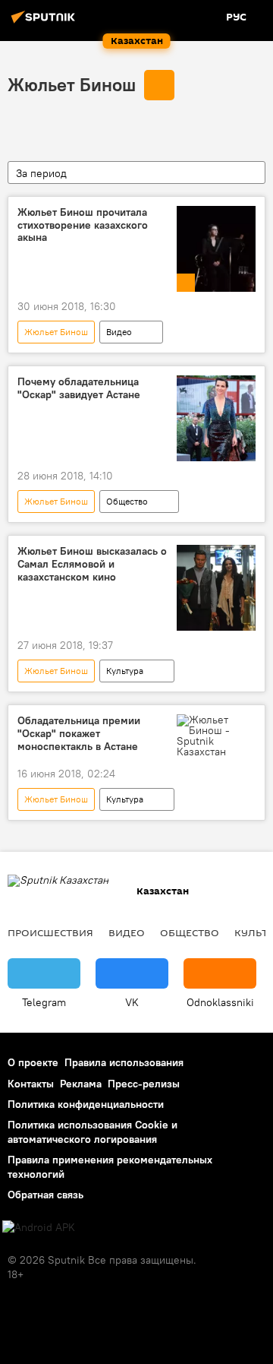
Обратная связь (45, 1194)
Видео (119, 331)
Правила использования (124, 1062)
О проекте (33, 1062)
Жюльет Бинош (72, 84)
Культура (124, 670)
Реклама (81, 1083)
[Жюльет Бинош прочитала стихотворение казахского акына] (216, 249)
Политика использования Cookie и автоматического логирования (92, 1132)
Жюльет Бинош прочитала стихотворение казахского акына (82, 225)
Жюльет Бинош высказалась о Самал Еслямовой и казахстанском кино (92, 564)
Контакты (31, 1083)
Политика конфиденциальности (86, 1104)
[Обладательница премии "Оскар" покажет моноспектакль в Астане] (216, 735)
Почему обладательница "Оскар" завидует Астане (78, 388)
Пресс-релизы (144, 1083)
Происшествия (50, 932)
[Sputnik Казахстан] (45, 23)
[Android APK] (38, 1227)
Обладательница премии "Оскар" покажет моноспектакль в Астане (78, 733)
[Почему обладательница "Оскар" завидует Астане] (216, 418)
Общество (127, 501)
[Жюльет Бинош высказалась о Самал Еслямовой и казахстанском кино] (216, 588)
